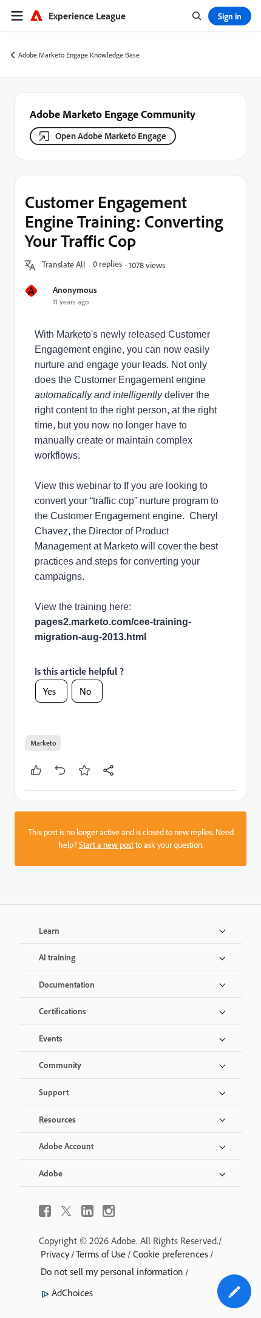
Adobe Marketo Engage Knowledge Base (79, 54)
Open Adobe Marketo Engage (110, 136)
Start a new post (106, 844)
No (85, 691)
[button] (64, 265)
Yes (49, 691)
